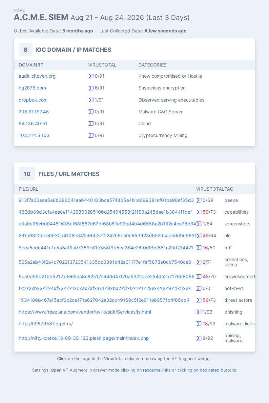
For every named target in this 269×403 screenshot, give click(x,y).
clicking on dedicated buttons (206, 370)
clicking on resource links (146, 370)
